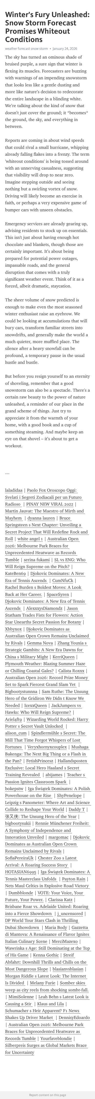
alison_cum (16, 733)
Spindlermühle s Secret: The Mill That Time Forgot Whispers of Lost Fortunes (45, 740)
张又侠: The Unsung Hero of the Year (40, 816)
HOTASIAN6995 (20, 872)
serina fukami (37, 559)
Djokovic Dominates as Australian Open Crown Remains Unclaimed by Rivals (47, 636)
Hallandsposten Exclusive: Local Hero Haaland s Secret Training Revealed (46, 767)
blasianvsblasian (68, 969)
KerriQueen (64, 657)
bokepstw (14, 788)
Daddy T (77, 809)
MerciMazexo (65, 941)
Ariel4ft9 (13, 719)
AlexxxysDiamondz (44, 608)
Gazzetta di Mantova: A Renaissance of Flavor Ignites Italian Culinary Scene (47, 934)
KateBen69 (15, 573)
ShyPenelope (69, 795)
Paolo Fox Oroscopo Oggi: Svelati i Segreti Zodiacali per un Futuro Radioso (44, 497)
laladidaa (13, 490)
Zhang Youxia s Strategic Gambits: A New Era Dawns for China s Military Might (46, 650)
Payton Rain (73, 879)
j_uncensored (70, 913)
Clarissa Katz (60, 899)
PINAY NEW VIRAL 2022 (49, 504)
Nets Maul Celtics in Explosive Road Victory (47, 885)
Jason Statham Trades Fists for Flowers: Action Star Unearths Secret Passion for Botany (44, 615)
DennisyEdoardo (74, 1017)
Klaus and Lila (50, 1004)
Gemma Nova (40, 643)
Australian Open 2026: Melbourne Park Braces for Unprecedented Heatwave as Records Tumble (45, 1031)
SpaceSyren (58, 594)
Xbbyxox (13, 629)
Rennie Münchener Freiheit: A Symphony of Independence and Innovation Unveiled (47, 830)
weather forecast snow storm (26, 48)
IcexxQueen (35, 705)
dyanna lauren (41, 518)
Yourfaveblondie (56, 1038)
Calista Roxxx (71, 670)
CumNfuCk (62, 580)
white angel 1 (30, 538)
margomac (58, 837)
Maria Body (56, 927)
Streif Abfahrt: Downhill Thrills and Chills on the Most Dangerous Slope (46, 962)
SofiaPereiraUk (19, 858)
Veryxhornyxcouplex (47, 747)
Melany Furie (42, 983)
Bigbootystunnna (21, 691)
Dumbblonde (21, 892)
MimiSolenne (21, 996)
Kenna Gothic (46, 955)
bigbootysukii (18, 823)
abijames (54, 774)
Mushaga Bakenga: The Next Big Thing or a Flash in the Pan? (47, 753)
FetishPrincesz (39, 760)
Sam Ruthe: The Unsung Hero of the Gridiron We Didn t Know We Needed (47, 698)
